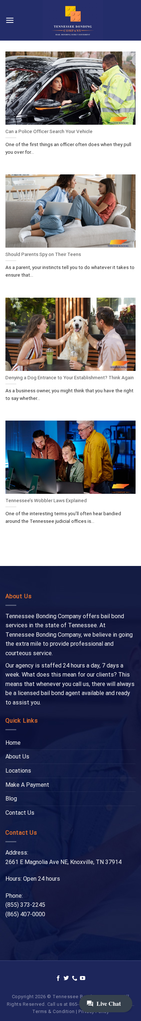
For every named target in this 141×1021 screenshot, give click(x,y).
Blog (11, 798)
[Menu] (9, 20)
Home (13, 742)
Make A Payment (27, 784)
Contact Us (19, 812)
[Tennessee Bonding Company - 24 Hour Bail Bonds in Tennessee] (73, 20)
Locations (18, 770)
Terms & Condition (53, 1011)
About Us (17, 756)
